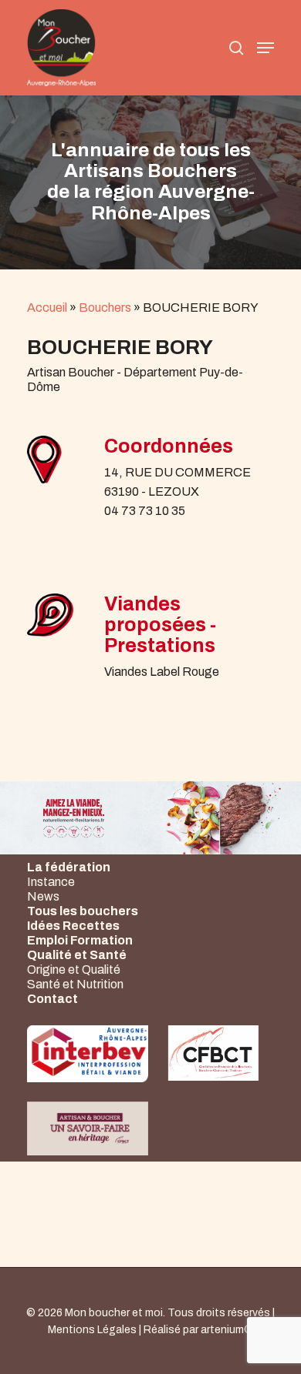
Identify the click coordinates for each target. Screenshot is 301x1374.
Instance (51, 881)
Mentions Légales (92, 1330)
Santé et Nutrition (75, 984)
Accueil (47, 307)
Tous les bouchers (82, 911)
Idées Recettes (73, 925)
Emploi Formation (80, 940)
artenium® (227, 1330)
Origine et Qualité (73, 969)
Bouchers (105, 307)
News (43, 896)
